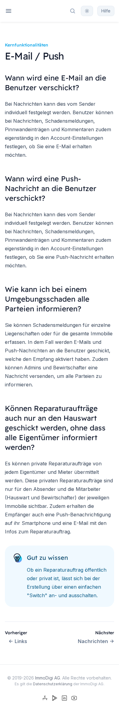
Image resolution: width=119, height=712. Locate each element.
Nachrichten (93, 641)
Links (21, 641)
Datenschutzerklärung (52, 684)
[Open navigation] (8, 11)
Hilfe (105, 10)
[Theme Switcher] (87, 11)
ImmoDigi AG (47, 677)
